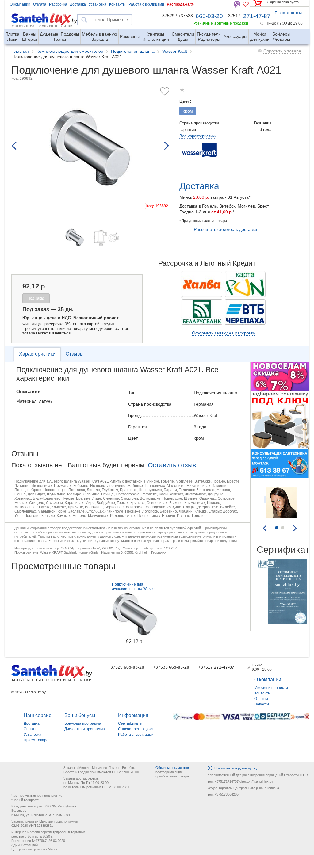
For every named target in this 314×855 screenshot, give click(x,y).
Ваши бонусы (79, 715)
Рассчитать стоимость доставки (225, 229)
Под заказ (36, 298)
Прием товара (36, 740)
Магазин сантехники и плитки (42, 25)
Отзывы (75, 354)
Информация (133, 715)
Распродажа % (180, 4)
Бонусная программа (82, 723)
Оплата (39, 4)
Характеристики (37, 354)
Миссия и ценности (271, 687)
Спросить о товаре (282, 50)
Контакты (117, 4)
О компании (20, 4)
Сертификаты (130, 723)
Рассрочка (58, 4)
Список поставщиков (136, 729)
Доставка (78, 4)
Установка (97, 4)
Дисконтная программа (84, 729)
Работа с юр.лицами (146, 4)
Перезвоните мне (290, 13)
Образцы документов (172, 767)
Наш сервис (37, 715)
